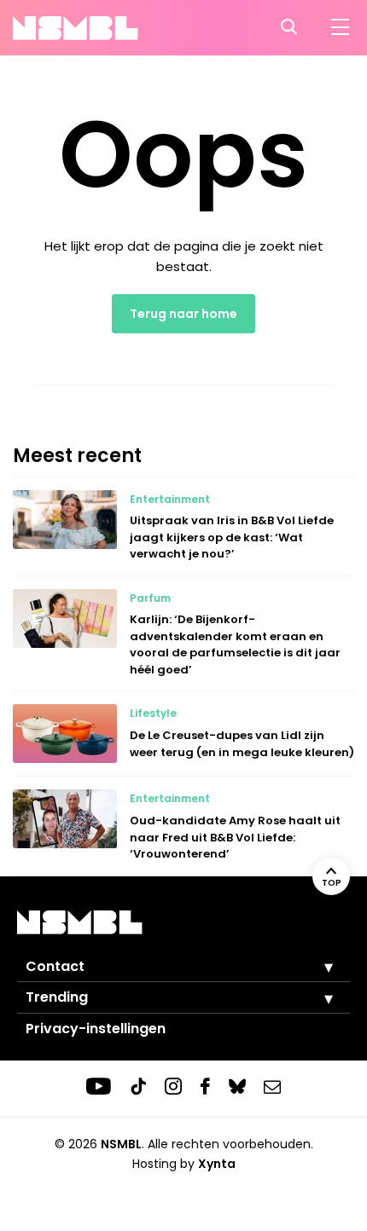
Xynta (217, 1163)
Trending (57, 997)
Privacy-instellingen (96, 1028)
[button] (316, 967)
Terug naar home (183, 313)
